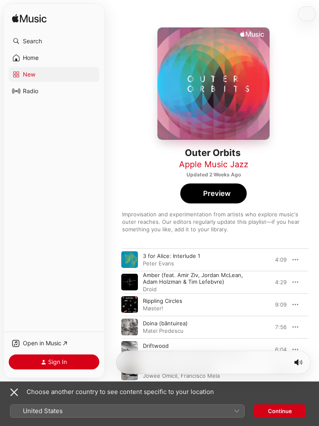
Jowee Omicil (160, 375)
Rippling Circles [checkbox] (162, 300)
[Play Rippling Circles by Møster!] (129, 304)
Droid (150, 289)
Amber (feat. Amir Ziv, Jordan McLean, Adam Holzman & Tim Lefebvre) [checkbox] (193, 278)
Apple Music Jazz (213, 164)
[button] (54, 41)
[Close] (14, 392)
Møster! (153, 308)
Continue (280, 411)
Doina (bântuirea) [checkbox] (165, 323)
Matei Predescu (163, 330)
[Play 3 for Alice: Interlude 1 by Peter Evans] (129, 259)
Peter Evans (158, 263)
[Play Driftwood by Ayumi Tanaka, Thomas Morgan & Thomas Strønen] (129, 349)
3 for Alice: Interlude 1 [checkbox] (171, 256)
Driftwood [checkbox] (156, 345)
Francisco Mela (200, 375)
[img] (29, 19)
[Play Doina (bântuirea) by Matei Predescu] (129, 327)
